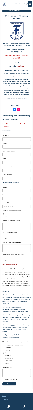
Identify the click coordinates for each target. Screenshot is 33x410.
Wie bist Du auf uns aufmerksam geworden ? (15, 342)
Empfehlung (8, 360)
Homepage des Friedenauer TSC (14, 345)
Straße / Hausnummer (8, 151)
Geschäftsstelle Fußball (19, 329)
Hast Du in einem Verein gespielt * (11, 210)
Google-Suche (9, 358)
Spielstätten (8, 347)
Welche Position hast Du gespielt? (11, 242)
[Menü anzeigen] (30, 4)
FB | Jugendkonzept (8, 337)
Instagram (8, 355)
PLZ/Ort (4, 159)
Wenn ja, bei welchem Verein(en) (11, 220)
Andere (7, 363)
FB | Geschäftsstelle (21, 319)
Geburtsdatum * (6, 203)
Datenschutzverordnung (9, 264)
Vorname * (5, 143)
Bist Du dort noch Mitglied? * (10, 232)
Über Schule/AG (9, 350)
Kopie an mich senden (11, 379)
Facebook (7, 353)
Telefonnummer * (7, 166)
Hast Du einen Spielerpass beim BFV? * (13, 254)
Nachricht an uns (7, 367)
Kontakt (4, 396)
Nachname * (5, 135)
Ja (5, 214)
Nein (6, 216)
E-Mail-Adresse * (7, 174)
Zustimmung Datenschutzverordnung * (13, 269)
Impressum (5, 399)
